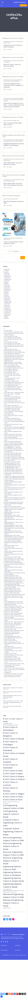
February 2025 (7, 286)
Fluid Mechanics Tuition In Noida (11, 545)
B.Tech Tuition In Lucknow (10, 783)
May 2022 (6, 318)
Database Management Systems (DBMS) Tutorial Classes (14, 144)
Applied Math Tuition (8, 360)
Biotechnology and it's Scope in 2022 (12, 445)
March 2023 (6, 305)
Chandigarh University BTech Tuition (12, 463)
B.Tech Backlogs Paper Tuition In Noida (12, 383)
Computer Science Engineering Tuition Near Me (14, 476)
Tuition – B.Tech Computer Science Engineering (14, 669)
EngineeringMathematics (7, 889)
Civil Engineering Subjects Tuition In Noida (11, 814)
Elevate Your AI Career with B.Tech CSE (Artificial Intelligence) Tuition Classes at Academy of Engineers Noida (14, 509)
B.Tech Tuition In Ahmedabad (10, 728)
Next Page (17, 251)
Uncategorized (7, 672)
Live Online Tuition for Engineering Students (13, 562)
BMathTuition (5, 801)
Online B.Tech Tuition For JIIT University (12, 610)
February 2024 (7, 298)
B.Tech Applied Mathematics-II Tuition (12, 366)
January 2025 (7, 288)
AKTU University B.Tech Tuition (11, 336)
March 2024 (6, 296)
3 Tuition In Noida (8, 330)
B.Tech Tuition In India (12, 770)
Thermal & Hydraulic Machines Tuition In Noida (14, 663)
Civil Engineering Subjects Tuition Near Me (13, 469)
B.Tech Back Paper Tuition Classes (11, 373)
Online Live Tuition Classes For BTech (12, 642)
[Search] (22, 257)
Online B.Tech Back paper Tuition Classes (13, 606)
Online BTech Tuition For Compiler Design (13, 627)
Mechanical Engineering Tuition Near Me (12, 591)
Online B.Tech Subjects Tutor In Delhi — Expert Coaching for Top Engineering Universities (13, 99)
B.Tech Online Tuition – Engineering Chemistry (14, 392)
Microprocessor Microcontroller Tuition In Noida (14, 594)
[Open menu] (2, 5)
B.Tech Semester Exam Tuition (9, 98)
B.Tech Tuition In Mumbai (10, 789)
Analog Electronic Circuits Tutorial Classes (13, 358)
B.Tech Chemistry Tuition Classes (11, 385)
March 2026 (6, 273)
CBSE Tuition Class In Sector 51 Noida (12, 461)
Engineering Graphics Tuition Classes (12, 512)
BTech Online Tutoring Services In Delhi (12, 456)
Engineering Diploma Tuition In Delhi (12, 868)
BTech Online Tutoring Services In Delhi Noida (14, 457)
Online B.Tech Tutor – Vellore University (12, 623)
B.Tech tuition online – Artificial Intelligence (13, 419)
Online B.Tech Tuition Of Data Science (12, 614)
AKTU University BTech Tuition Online (12, 343)
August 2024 (7, 290)
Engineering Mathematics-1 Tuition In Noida (13, 526)
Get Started (23, 5)
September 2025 (7, 279)
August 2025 (7, 280)
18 (12, 251)
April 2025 (6, 283)
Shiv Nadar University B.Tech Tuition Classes (13, 655)
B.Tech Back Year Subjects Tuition (11, 381)
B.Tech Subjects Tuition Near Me (11, 405)
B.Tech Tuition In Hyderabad (10, 766)
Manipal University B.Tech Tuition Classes (13, 577)
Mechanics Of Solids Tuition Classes (12, 593)
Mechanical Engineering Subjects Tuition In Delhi (13, 895)
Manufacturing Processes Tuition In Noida (13, 581)
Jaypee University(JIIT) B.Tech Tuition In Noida (14, 559)
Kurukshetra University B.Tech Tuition (12, 561)
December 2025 (7, 276)
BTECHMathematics (16, 801)
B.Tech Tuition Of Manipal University (12, 418)
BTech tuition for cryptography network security (14, 458)
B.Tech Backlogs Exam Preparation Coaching (13, 382)
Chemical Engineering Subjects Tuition (12, 464)
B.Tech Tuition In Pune (12, 799)
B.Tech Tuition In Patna (13, 796)
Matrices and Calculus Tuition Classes (12, 590)
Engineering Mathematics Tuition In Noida (13, 525)
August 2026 (7, 269)
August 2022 (7, 315)
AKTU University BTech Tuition (10, 342)
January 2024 (7, 299)
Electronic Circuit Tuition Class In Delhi (12, 506)
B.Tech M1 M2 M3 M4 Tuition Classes (12, 388)
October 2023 (7, 303)
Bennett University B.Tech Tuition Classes (13, 434)
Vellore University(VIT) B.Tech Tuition (12, 676)
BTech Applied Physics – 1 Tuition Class (12, 447)
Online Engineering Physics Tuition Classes (13, 637)
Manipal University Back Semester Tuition (13, 578)
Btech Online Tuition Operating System (12, 454)
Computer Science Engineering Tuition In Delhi (12, 823)
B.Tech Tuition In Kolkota (14, 779)
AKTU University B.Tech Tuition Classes (12, 337)
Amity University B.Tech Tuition (11, 349)
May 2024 (6, 295)
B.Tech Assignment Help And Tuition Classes (13, 368)
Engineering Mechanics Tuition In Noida (12, 531)
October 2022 (7, 312)
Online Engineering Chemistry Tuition (12, 636)
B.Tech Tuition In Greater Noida (14, 754)
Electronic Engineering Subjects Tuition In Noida (12, 861)
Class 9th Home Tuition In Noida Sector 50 (13, 470)
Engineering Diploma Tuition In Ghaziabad (12, 873)
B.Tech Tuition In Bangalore (10, 734)
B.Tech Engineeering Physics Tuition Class (13, 386)
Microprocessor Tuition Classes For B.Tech (13, 596)
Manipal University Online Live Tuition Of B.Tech (14, 580)
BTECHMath (10, 801)
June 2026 (6, 270)
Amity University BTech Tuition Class (12, 353)
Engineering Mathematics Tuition (10, 890)
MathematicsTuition (21, 890)
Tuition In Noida (7, 670)
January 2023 (7, 308)
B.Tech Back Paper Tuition (8, 60)
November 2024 (7, 289)
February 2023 (7, 306)
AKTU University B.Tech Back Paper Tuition (11, 120)
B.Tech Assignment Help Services (11, 370)
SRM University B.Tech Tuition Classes (12, 658)
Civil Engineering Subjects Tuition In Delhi (13, 806)
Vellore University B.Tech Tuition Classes (12, 675)
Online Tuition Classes (9, 646)
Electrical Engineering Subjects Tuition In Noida (12, 846)
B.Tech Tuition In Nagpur (13, 793)
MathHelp (4, 892)
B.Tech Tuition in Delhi (9, 414)
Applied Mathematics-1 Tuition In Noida (12, 362)
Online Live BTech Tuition (9, 639)
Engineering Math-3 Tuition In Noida (12, 515)
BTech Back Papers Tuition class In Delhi (13, 448)
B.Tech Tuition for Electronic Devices (12, 409)
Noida (5, 598)
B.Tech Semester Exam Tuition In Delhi (12, 401)
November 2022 (7, 311)
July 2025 (6, 282)
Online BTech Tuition (7, 908)
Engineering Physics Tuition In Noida (12, 535)
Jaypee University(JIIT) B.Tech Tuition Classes (13, 558)
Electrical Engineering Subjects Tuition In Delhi (13, 839)
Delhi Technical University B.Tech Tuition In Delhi (14, 487)
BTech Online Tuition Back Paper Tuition (12, 453)
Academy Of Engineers (19, 2)
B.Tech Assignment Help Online (11, 369)
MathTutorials (14, 892)
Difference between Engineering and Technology (14, 497)
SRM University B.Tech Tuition (10, 656)
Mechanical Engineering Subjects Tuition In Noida (13, 903)
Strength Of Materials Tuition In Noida (12, 659)
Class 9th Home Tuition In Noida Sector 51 (13, 471)
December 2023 (7, 301)
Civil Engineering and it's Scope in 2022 (12, 466)
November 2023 (7, 302)
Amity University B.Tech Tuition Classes (12, 350)
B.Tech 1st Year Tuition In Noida (11, 365)
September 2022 (7, 314)
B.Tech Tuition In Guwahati (10, 760)
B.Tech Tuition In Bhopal (13, 738)
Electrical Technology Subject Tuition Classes (13, 502)
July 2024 (6, 292)
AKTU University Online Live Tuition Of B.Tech (14, 345)
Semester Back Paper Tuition (10, 653)
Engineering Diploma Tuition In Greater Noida (13, 879)
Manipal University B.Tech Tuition (11, 575)
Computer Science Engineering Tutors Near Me (14, 477)
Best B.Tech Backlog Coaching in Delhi (11, 198)
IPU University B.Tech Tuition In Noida (12, 557)
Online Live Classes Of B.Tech (10, 640)
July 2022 (6, 316)
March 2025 (6, 285)
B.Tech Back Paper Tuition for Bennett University (13, 163)
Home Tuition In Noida (9, 546)
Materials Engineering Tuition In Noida (12, 588)
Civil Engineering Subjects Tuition (11, 467)
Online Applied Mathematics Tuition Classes (13, 601)
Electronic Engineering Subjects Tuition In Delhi (13, 853)
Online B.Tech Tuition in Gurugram (11, 611)
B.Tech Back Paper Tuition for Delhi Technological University (13, 184)
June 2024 (6, 293)
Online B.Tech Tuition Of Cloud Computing (13, 613)
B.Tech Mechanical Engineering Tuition (10, 725)
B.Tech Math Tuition (7, 723)
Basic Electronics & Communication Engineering (14, 427)
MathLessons (9, 892)
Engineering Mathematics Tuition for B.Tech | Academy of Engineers (13, 85)
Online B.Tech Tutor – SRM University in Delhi (14, 621)
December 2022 (7, 309)
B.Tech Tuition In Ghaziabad (10, 749)
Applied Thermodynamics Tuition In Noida (13, 363)
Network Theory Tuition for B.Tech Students (12, 65)
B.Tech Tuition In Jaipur (13, 773)
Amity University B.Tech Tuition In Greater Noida (14, 352)
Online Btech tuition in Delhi (10, 629)
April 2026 (6, 272)
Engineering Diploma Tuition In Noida (12, 885)
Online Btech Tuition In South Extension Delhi (14, 630)
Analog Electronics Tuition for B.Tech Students (12, 41)
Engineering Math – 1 (8, 513)
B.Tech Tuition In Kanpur (13, 776)
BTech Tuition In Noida (9, 460)
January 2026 (7, 275)
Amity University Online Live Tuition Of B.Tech (14, 355)
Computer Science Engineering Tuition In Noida (12, 831)
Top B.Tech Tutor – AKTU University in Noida (13, 668)
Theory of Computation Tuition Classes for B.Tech (13, 242)
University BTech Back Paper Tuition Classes (13, 673)
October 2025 (7, 277)
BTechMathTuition (6, 803)
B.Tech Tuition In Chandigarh (10, 743)
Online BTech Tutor (19, 141)
